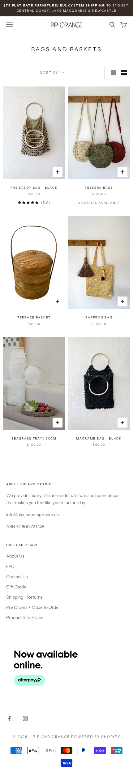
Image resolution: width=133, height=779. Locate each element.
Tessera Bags (99, 187)
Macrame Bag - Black (99, 438)
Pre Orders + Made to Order (33, 607)
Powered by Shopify (95, 737)
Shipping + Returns (24, 597)
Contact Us (17, 576)
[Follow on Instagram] (25, 718)
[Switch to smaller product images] (124, 72)
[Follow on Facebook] (9, 718)
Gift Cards (16, 587)
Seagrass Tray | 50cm (34, 438)
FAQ (10, 566)
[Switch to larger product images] (113, 72)
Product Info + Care (25, 617)
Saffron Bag (98, 317)
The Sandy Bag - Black (34, 187)
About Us (15, 556)
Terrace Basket (34, 317)
